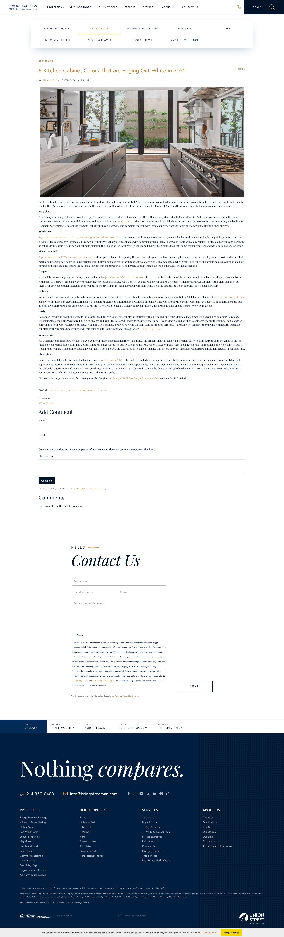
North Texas (95, 728)
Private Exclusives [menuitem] (152, 836)
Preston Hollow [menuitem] (88, 841)
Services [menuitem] (149, 7)
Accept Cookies (231, 932)
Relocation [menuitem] (148, 841)
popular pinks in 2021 (111, 360)
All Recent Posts (56, 28)
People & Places (99, 40)
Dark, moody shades (233, 297)
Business (184, 28)
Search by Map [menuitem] (28, 865)
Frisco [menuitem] (82, 817)
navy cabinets (125, 221)
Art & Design (99, 28)
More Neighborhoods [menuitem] (91, 855)
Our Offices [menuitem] (209, 832)
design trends (58, 390)
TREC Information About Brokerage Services (71, 902)
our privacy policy (79, 681)
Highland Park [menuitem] (87, 822)
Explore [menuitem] (130, 7)
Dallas (30, 728)
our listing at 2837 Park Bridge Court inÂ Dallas (133, 378)
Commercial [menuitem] (148, 846)
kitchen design (97, 390)
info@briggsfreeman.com (94, 793)
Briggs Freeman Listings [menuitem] (33, 817)
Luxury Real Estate (57, 40)
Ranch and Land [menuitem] (29, 846)
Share (241, 68)
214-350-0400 (239, 7)
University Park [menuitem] (87, 851)
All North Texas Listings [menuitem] (33, 822)
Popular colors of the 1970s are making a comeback (66, 257)
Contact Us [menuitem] (190, 7)
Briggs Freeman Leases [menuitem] (33, 870)
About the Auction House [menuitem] (217, 846)
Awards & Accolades (142, 28)
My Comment (46, 456)
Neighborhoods (131, 728)
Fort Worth (61, 728)
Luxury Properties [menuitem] (30, 836)
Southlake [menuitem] (85, 846)
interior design (77, 390)
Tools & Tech (142, 40)
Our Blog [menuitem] (208, 836)
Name (42, 420)
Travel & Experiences (184, 40)
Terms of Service (96, 489)
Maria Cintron (50, 80)
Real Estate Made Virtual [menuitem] (156, 860)
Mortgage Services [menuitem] (152, 851)
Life (227, 28)
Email (42, 435)
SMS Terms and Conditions (104, 681)
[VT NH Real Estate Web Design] (251, 918)
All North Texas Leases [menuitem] (33, 875)
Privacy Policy (81, 489)
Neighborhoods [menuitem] (80, 7)
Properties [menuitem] (54, 7)
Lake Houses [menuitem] (27, 851)
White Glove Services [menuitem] (157, 832)
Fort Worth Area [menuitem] (29, 832)
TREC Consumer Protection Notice (34, 902)
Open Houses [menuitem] (27, 860)
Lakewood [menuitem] (85, 827)
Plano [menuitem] (82, 836)
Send (195, 686)
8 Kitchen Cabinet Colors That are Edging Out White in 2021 (112, 70)
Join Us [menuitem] (207, 827)
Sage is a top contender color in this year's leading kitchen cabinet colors (77, 237)
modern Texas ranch (150, 329)
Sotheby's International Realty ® (31, 893)
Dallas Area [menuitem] (26, 827)
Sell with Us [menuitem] (149, 817)
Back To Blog (46, 60)
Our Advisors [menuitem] (108, 7)
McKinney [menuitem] (84, 832)
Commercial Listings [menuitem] (31, 855)
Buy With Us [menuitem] (152, 827)
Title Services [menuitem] (149, 855)
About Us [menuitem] (168, 7)
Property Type (169, 728)
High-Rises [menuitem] (26, 841)
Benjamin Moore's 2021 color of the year (122, 277)
